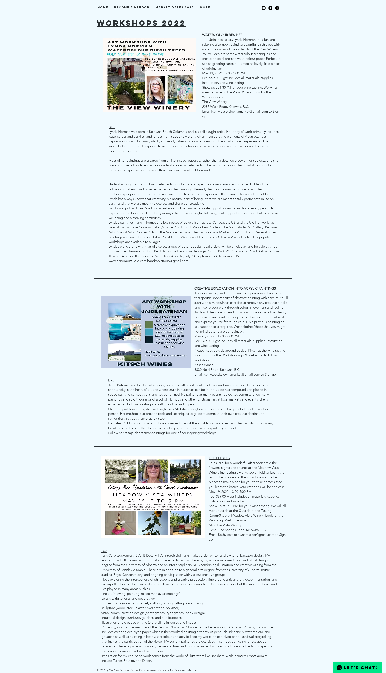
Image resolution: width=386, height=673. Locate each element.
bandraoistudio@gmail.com (167, 261)
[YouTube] (264, 8)
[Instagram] (277, 8)
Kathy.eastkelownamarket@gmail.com (239, 111)
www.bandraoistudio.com (127, 261)
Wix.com (192, 670)
